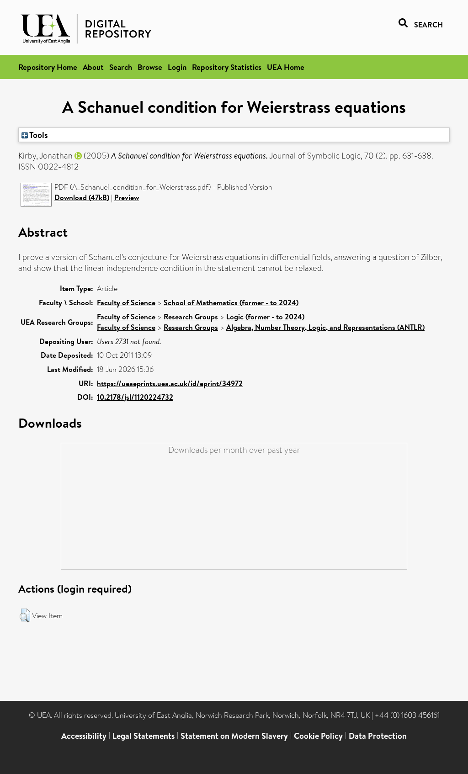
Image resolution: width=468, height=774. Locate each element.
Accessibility (83, 736)
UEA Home (285, 67)
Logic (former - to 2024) (265, 317)
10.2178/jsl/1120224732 (135, 397)
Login (177, 67)
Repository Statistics (226, 67)
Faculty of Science (126, 302)
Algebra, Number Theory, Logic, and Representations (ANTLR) (325, 327)
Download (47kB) (81, 197)
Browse (150, 67)
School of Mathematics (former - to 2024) (231, 302)
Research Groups (191, 317)
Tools (38, 135)
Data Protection (378, 736)
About (93, 67)
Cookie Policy (318, 736)
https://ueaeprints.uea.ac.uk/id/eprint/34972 (170, 383)
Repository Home (47, 67)
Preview (126, 197)
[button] (25, 615)
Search (120, 67)
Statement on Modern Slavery (234, 736)
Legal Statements (143, 736)
